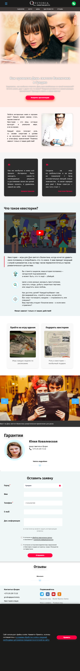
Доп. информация (12, 521)
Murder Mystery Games (61, 599)
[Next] (75, 401)
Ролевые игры (58, 603)
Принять (66, 637)
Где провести (48, 9)
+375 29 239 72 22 (39, 449)
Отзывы (60, 9)
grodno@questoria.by (12, 597)
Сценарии (20, 9)
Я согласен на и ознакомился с (38, 538)
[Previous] (4, 401)
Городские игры (45, 599)
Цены (38, 9)
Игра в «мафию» (45, 603)
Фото (30, 9)
